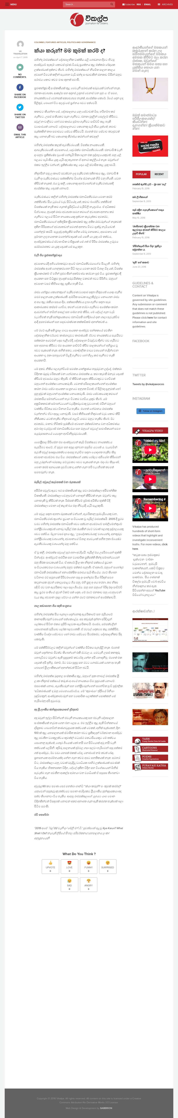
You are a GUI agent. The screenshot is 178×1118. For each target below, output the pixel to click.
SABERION (106, 1108)
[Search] (111, 4)
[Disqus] (80, 943)
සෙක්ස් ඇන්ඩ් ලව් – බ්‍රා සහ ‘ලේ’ (149, 184)
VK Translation (20, 52)
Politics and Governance (81, 42)
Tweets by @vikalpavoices (148, 384)
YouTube (160, 590)
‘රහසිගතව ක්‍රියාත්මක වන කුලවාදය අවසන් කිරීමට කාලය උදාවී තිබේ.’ (148, 230)
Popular (141, 174)
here (150, 317)
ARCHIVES (167, 4)
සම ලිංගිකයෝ (140, 197)
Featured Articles (56, 42)
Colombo (39, 42)
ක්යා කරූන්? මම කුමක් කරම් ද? (69, 51)
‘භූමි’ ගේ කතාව (140, 262)
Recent (159, 174)
